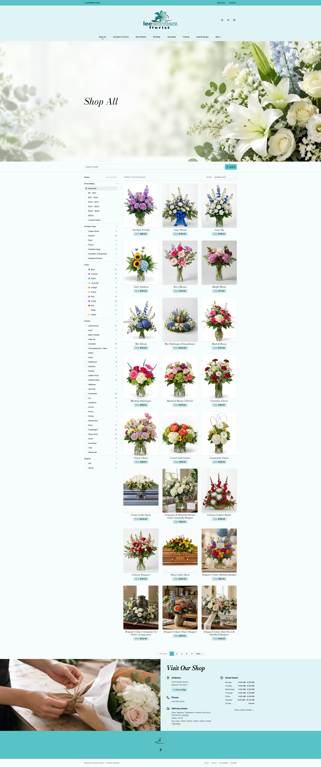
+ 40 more (176, 723)
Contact (232, 3)
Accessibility (223, 763)
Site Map (233, 763)
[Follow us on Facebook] (160, 750)
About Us (221, 3)
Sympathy (171, 37)
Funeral (186, 37)
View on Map (180, 690)
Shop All (102, 37)
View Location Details (243, 710)
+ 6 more (185, 715)
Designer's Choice (121, 37)
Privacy (214, 763)
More (218, 37)
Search (232, 167)
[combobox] (225, 177)
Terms (206, 763)
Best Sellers (141, 37)
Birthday (156, 37)
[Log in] (228, 20)
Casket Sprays (202, 37)
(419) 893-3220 (93, 3)
